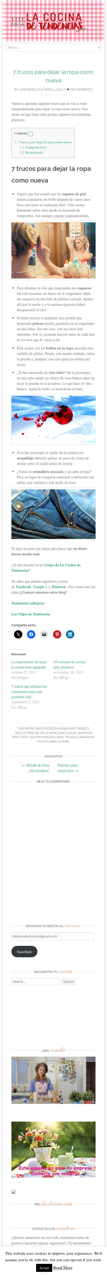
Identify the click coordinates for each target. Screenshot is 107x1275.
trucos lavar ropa (79, 737)
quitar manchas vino (46, 737)
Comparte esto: (33, 147)
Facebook (23, 586)
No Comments (80, 89)
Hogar (63, 728)
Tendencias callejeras (27, 603)
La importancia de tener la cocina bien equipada (28, 664)
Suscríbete (24, 951)
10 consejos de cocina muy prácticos (69, 664)
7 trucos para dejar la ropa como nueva (43, 142)
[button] (30, 134)
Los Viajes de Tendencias (30, 614)
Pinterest (59, 586)
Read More (62, 1267)
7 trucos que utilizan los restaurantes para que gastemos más (28, 691)
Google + (40, 586)
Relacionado (31, 152)
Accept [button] (44, 1267)
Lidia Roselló (29, 89)
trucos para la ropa (53, 741)
